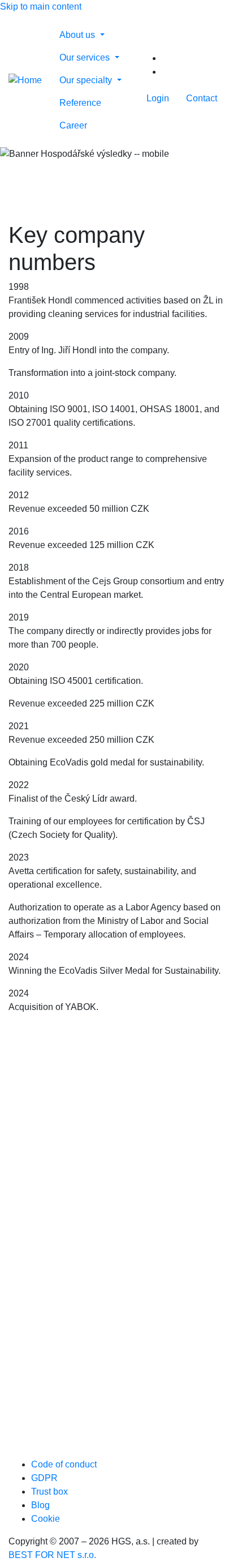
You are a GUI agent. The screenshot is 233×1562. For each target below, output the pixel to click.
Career (73, 125)
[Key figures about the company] (167, 71)
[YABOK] (98, 1402)
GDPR (44, 1478)
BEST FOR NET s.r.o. (52, 1555)
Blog (40, 1505)
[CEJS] (98, 1294)
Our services (85, 57)
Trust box (49, 1491)
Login (157, 98)
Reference (80, 103)
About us (78, 35)
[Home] (25, 80)
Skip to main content (40, 6)
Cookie (45, 1519)
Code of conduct (64, 1464)
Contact (201, 98)
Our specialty (86, 80)
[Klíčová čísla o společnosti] (167, 58)
